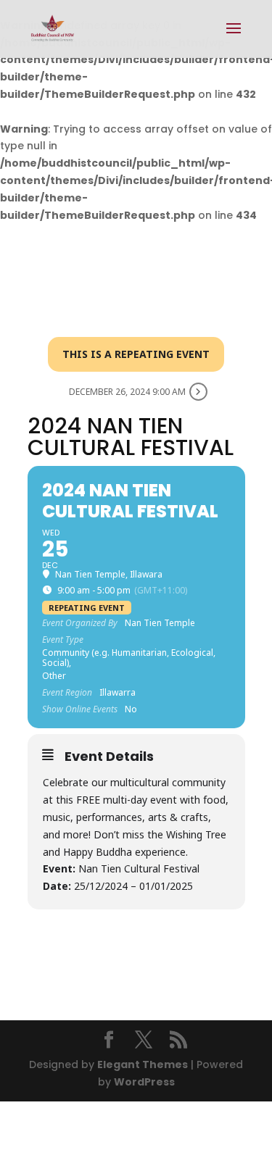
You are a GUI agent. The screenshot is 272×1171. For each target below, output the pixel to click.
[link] (52, 28)
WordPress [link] (144, 1082)
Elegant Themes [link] (142, 1064)
